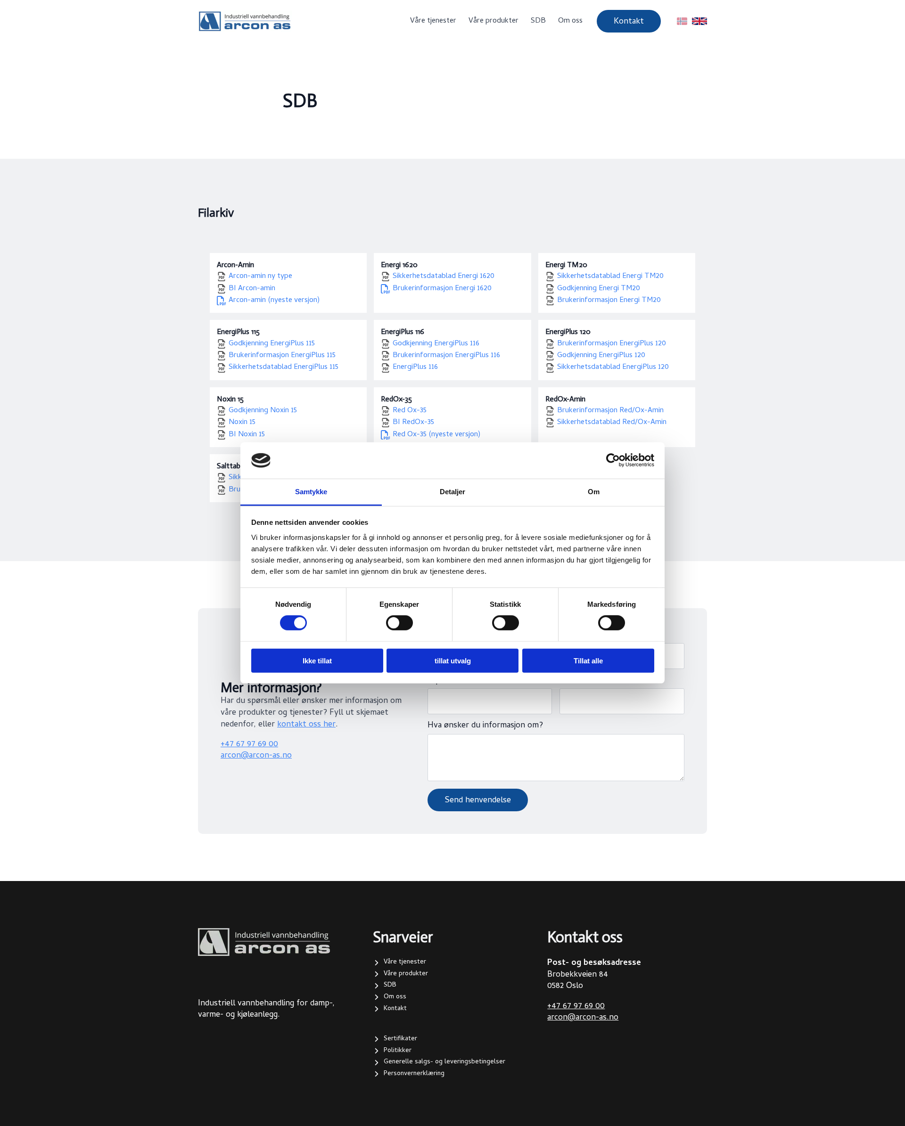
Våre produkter (493, 21)
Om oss (570, 21)
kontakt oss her (306, 725)
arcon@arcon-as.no (256, 756)
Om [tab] (594, 492)
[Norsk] (682, 21)
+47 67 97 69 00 (249, 744)
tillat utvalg (453, 660)
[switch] (399, 622)
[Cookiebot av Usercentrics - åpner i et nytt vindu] (613, 460)
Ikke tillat (317, 660)
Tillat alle (588, 660)
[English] (699, 21)
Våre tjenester (433, 21)
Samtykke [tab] (311, 492)
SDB (538, 21)
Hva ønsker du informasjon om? (485, 726)
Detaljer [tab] (453, 492)
